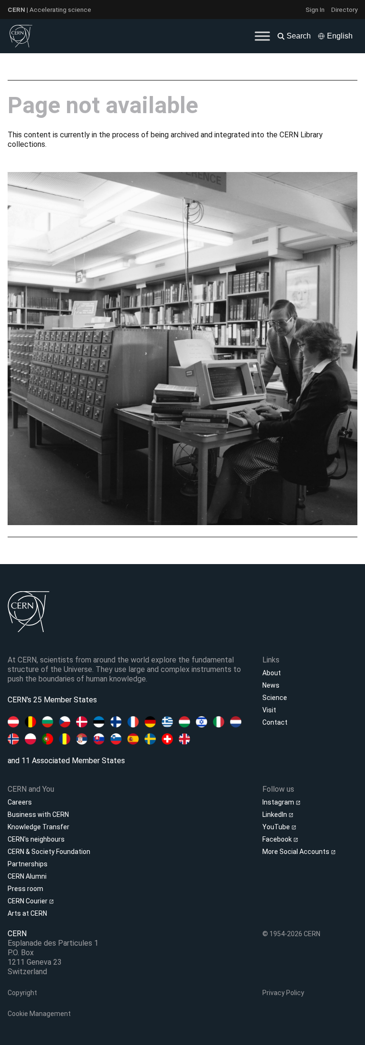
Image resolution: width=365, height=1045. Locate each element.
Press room (25, 888)
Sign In (315, 9)
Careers (20, 802)
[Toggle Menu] (262, 35)
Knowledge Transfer (38, 827)
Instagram (279, 802)
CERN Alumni (27, 876)
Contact (275, 722)
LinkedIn (275, 814)
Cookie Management (39, 1013)
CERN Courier (28, 901)
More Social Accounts (296, 851)
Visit (269, 710)
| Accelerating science (49, 9)
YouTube (276, 827)
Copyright (22, 993)
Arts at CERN (27, 913)
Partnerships (28, 864)
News (270, 685)
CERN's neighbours (36, 839)
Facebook (277, 839)
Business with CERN (38, 814)
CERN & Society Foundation (49, 851)
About (271, 673)
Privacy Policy (283, 993)
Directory (344, 9)
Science (274, 697)
